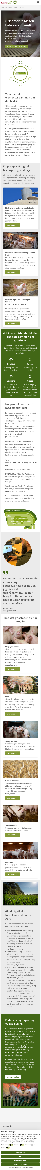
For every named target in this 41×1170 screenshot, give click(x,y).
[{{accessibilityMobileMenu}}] (38, 2)
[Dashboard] (9, 2)
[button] (20, 225)
